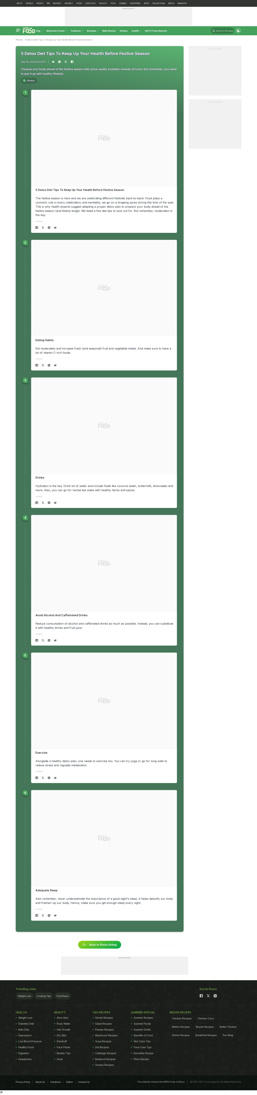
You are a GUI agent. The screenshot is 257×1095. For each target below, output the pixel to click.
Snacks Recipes (104, 1064)
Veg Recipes (101, 1012)
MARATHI (182, 3)
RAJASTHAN (159, 3)
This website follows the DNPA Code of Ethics (161, 1082)
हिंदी (48, 3)
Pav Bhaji (228, 1035)
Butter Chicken (228, 1026)
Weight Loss (24, 996)
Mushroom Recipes (106, 1035)
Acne (60, 1059)
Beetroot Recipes (105, 1059)
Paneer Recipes (104, 1029)
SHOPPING (135, 3)
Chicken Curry (206, 1018)
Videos (124, 30)
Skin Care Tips (142, 1041)
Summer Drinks (142, 1029)
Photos (19, 39)
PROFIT (40, 3)
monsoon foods (56, 30)
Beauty (60, 1012)
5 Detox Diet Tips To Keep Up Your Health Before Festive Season (58, 39)
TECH (113, 3)
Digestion (23, 1053)
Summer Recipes (143, 1017)
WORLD (29, 3)
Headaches (25, 1059)
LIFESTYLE (90, 3)
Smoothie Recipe (144, 1053)
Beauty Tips (64, 1053)
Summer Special (143, 1012)
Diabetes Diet (26, 1023)
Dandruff (62, 1041)
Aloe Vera (62, 1017)
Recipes (92, 30)
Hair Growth (63, 1029)
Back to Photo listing (103, 944)
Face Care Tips (143, 1047)
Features (76, 30)
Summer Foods (142, 1023)
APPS (146, 3)
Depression (25, 1035)
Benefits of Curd (143, 1035)
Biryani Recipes (205, 1026)
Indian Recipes (180, 1012)
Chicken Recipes (182, 1018)
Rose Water (63, 1023)
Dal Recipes (102, 1047)
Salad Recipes (103, 1023)
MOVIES (57, 3)
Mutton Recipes (181, 1026)
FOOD (79, 3)
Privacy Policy (23, 1082)
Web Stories (109, 30)
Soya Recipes (103, 1041)
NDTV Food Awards (156, 30)
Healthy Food (26, 1047)
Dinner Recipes (104, 1017)
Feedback (55, 1082)
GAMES (123, 3)
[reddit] (55, 227)
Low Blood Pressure (30, 1041)
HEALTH (103, 3)
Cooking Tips (44, 996)
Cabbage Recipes (105, 1053)
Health (135, 30)
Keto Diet (23, 1029)
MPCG (171, 3)
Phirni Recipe (141, 1059)
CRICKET (69, 3)
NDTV (19, 3)
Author (69, 1082)
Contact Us (84, 1082)
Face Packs (63, 1047)
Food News (63, 996)
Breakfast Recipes (206, 1035)
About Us (40, 1082)
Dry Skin (61, 1035)
